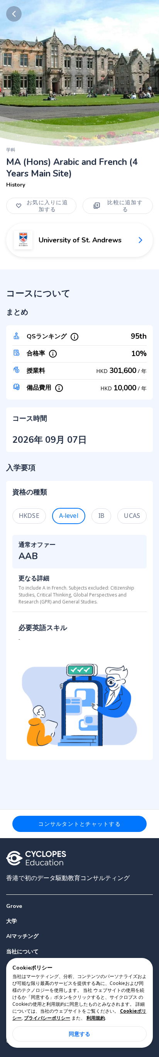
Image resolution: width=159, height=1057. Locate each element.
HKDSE (29, 515)
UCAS (132, 515)
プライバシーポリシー (47, 1018)
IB (101, 515)
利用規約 (95, 1018)
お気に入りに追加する (47, 205)
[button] (79, 921)
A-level (68, 515)
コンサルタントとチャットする (79, 823)
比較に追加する (125, 205)
